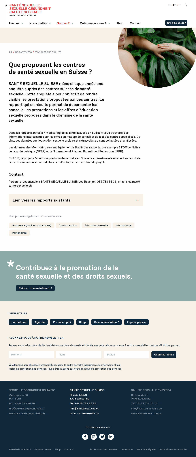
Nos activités (38, 23)
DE (169, 5)
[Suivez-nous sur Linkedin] (111, 437)
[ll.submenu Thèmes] (22, 23)
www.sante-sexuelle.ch (84, 413)
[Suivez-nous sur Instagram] (94, 437)
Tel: (22, 403)
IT (180, 5)
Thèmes (14, 23)
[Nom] (78, 355)
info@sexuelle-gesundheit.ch (27, 408)
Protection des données (103, 449)
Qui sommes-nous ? (93, 23)
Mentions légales (146, 449)
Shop (119, 23)
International (124, 225)
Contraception (68, 225)
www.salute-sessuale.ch (146, 413)
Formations (18, 322)
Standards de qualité (48, 52)
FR (174, 5)
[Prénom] (31, 355)
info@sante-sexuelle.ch (84, 408)
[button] (189, 449)
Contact (135, 23)
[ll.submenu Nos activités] (50, 23)
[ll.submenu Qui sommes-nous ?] (109, 23)
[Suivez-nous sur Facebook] (85, 437)
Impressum (127, 449)
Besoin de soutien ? (106, 322)
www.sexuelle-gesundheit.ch (27, 413)
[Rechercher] (186, 5)
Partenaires (19, 233)
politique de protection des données (101, 368)
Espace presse (136, 322)
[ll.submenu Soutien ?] (72, 23)
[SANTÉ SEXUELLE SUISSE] (28, 9)
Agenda (40, 322)
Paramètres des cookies (173, 449)
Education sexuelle (96, 225)
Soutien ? (63, 23)
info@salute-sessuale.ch (146, 408)
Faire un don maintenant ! (35, 288)
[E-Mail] (126, 355)
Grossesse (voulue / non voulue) (31, 225)
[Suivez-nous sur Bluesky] (102, 437)
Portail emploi (62, 322)
